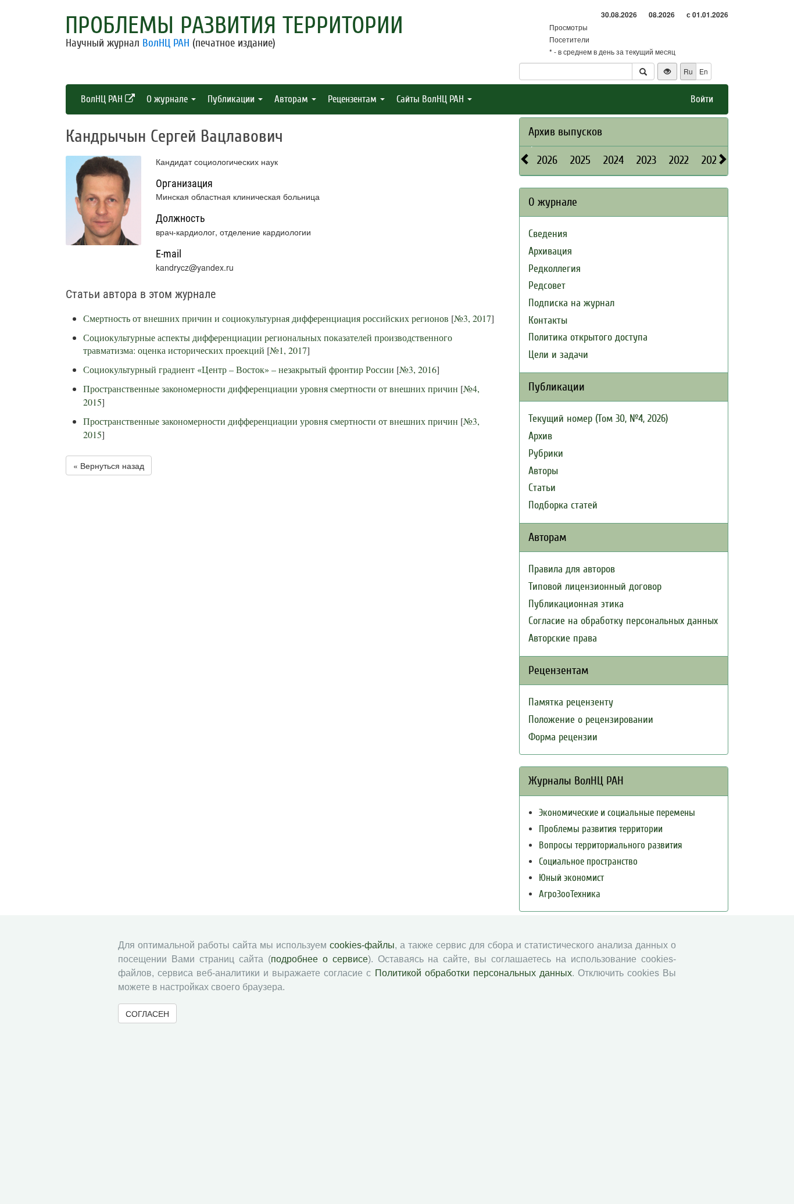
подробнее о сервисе (319, 959)
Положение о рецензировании (590, 720)
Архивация (550, 251)
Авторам (292, 99)
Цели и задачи (558, 355)
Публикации (232, 99)
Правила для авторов (571, 569)
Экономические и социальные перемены (617, 812)
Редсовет (547, 286)
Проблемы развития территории (234, 26)
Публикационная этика (576, 604)
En (703, 71)
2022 (679, 160)
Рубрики (545, 453)
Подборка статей (563, 505)
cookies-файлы (362, 945)
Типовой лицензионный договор (594, 586)
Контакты (547, 320)
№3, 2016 (418, 369)
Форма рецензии (563, 737)
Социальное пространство (588, 861)
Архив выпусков (565, 131)
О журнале (168, 99)
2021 (711, 160)
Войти (702, 99)
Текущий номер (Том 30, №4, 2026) (598, 419)
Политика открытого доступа (588, 337)
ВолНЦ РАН (165, 43)
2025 (580, 160)
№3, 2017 (472, 318)
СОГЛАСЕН (147, 1013)
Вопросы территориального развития (610, 845)
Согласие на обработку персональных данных (623, 621)
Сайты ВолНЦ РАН (431, 99)
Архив (540, 436)
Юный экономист (571, 877)
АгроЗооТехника (569, 894)
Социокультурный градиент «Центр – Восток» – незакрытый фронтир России (238, 369)
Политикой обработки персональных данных (473, 973)
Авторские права (562, 638)
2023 (646, 160)
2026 (547, 160)
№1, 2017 (288, 350)
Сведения (547, 234)
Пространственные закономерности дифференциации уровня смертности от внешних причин (270, 388)
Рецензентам (353, 99)
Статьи (542, 488)
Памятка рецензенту (570, 702)
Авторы (543, 471)
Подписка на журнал (571, 303)
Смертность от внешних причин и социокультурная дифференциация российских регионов (266, 318)
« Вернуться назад (108, 465)
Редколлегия (554, 269)
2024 (613, 160)
